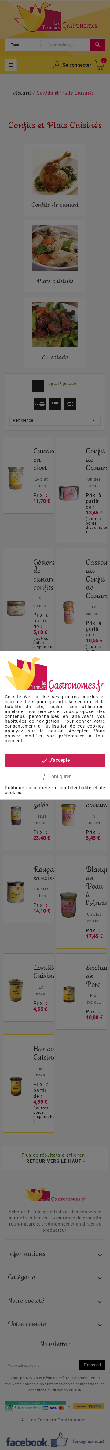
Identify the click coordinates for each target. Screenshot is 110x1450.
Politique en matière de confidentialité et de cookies (55, 790)
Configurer (55, 777)
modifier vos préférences (55, 735)
